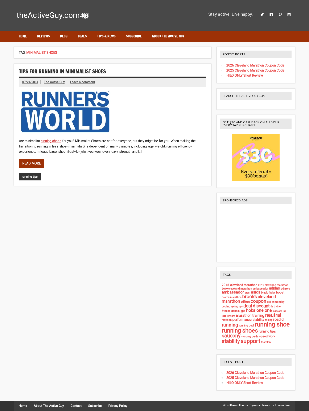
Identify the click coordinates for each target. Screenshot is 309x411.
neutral (273, 315)
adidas (274, 288)
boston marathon (232, 297)
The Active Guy (54, 82)
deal (247, 305)
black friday (268, 292)
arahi (247, 292)
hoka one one (259, 310)
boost (280, 292)
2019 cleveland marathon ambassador (245, 288)
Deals (82, 36)
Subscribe (134, 36)
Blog (63, 36)
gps (242, 310)
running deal (246, 325)
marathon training (250, 315)
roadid (278, 319)
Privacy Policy (117, 405)
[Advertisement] (256, 233)
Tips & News (106, 36)
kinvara (231, 315)
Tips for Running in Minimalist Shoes (62, 71)
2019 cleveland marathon (273, 285)
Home (23, 36)
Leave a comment (82, 82)
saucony (231, 336)
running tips (30, 177)
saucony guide (249, 336)
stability (231, 341)
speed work (267, 336)
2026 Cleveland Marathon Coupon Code (255, 65)
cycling (226, 306)
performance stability (248, 320)
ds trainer (276, 306)
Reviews (43, 36)
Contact (76, 405)
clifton (245, 302)
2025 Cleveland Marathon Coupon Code (255, 70)
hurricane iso (279, 311)
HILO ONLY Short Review (244, 75)
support (250, 341)
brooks (249, 296)
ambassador (233, 292)
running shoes (51, 141)
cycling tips (237, 306)
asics (255, 292)
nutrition (227, 319)
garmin (235, 310)
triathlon (266, 342)
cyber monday (275, 301)
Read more (31, 163)
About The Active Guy (168, 36)
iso (224, 316)
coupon (258, 301)
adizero (285, 288)
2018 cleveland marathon (239, 285)
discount (261, 305)
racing (268, 319)
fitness (226, 310)
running (230, 324)
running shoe (272, 324)
